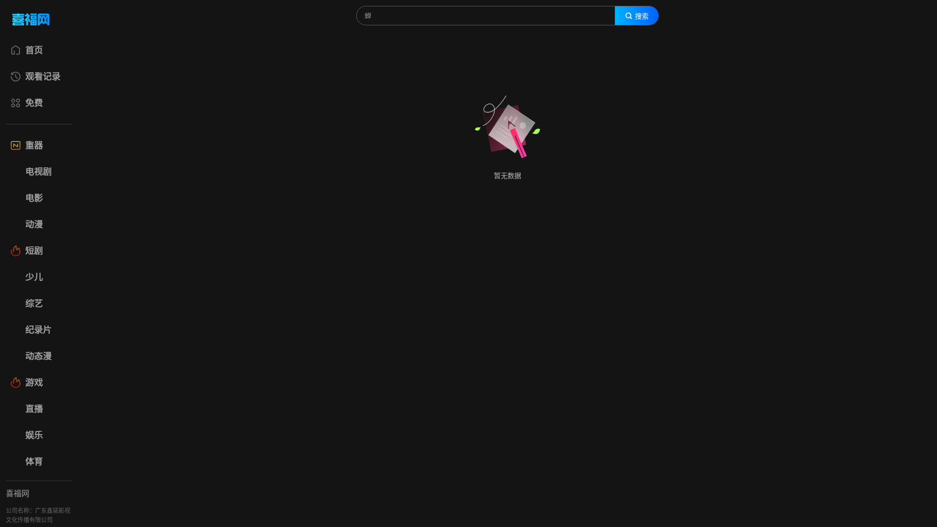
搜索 (642, 16)
